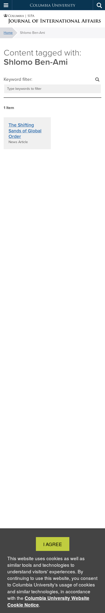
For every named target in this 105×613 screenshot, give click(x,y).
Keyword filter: (18, 79)
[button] (6, 5)
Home (8, 32)
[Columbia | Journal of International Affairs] (52, 19)
